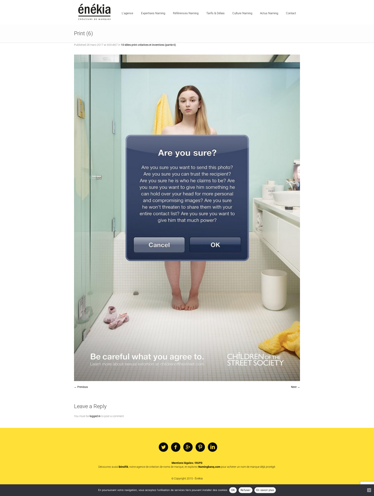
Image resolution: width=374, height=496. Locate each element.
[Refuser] (369, 490)
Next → (295, 386)
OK (233, 490)
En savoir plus (265, 490)
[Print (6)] (187, 218)
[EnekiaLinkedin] (212, 447)
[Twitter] (163, 447)
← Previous (81, 386)
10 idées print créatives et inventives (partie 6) (148, 44)
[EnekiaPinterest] (200, 447)
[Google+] (188, 447)
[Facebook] (176, 447)
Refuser (246, 490)
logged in (95, 416)
